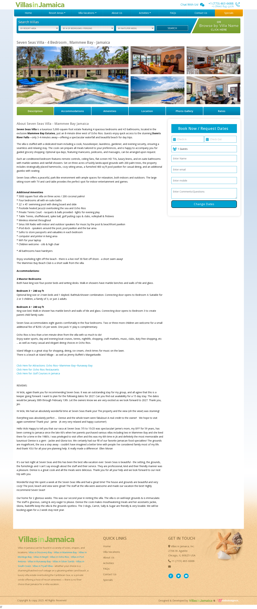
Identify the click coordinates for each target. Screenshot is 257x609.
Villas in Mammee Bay (65, 552)
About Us (117, 13)
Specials (228, 13)
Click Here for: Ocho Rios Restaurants (38, 369)
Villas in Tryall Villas (43, 566)
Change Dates (204, 204)
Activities (108, 563)
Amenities (109, 111)
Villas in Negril (41, 556)
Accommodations (72, 111)
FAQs (173, 13)
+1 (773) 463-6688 (183, 561)
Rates (221, 111)
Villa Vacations (111, 552)
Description (35, 111)
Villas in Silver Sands (63, 561)
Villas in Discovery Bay (40, 552)
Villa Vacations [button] (86, 13)
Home (28, 13)
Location (147, 111)
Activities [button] (144, 13)
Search (172, 28)
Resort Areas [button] (56, 13)
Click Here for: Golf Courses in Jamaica (38, 373)
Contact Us (201, 13)
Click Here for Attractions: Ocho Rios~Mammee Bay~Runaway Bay (54, 365)
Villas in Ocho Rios (59, 556)
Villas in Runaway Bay (39, 561)
